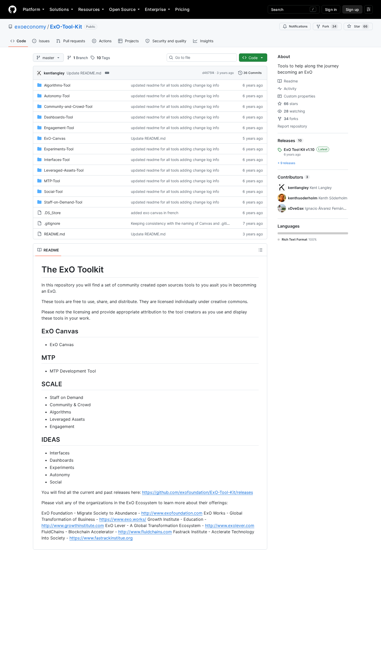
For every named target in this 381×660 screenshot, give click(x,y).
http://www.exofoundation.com (171, 513)
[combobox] (203, 57)
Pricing (182, 9)
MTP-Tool (52, 181)
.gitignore (52, 223)
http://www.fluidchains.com (145, 531)
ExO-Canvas (54, 138)
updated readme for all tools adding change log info (175, 85)
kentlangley (54, 73)
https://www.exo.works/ (122, 519)
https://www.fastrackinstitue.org (101, 537)
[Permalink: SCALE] (37, 384)
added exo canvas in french (154, 212)
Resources (89, 9)
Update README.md (84, 73)
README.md (54, 234)
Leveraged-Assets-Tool (63, 170)
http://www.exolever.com (229, 525)
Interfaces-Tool (56, 159)
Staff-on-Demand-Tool (63, 202)
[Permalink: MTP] (37, 357)
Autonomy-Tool (56, 96)
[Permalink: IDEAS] (37, 439)
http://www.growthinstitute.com (72, 525)
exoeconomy (30, 27)
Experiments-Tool (58, 149)
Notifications (298, 26)
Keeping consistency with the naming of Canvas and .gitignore (184, 223)
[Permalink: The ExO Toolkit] (37, 269)
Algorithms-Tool (57, 85)
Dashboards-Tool (58, 117)
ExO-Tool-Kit (66, 27)
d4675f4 (208, 73)
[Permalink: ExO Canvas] (37, 331)
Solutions (59, 9)
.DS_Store (52, 212)
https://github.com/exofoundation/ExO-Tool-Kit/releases (197, 492)
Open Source (122, 9)
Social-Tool (53, 191)
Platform (31, 9)
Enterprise (155, 9)
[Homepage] (12, 9)
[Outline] (260, 250)
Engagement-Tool (59, 127)
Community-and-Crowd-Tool (68, 106)
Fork (329, 26)
